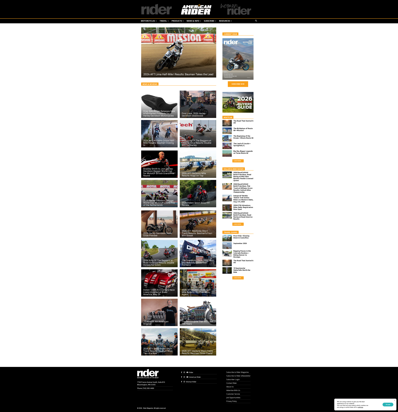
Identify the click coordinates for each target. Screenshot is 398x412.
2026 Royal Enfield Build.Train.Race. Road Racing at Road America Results (242, 216)
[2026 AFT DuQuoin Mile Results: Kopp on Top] (198, 164)
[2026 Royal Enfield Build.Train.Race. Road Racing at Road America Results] (227, 215)
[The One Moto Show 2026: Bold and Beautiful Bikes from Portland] (198, 253)
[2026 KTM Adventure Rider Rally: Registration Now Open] (227, 207)
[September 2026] (227, 245)
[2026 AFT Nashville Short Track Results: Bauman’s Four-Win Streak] (198, 224)
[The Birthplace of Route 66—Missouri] (227, 130)
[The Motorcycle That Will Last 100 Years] (198, 312)
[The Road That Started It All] (227, 123)
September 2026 (240, 243)
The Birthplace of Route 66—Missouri (243, 129)
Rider (191, 372)
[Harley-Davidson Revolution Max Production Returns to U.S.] (178, 52)
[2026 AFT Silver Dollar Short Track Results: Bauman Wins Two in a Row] (159, 342)
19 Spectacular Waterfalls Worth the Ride (241, 270)
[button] (256, 20)
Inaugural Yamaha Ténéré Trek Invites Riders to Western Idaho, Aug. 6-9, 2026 (243, 199)
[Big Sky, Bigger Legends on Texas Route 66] (227, 153)
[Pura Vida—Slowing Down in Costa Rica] (227, 238)
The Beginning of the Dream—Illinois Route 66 (243, 137)
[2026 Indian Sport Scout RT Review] (198, 193)
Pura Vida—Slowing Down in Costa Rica (241, 237)
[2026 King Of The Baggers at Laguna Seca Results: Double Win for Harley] (198, 133)
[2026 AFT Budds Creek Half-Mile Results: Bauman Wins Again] (198, 283)
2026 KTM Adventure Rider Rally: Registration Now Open (243, 207)
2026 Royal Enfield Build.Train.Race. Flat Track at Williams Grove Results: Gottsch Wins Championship (242, 188)
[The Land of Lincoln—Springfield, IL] (227, 146)
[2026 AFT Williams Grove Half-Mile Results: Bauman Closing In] (159, 133)
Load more (237, 161)
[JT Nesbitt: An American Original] (159, 312)
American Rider (195, 377)
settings (360, 407)
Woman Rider (191, 382)
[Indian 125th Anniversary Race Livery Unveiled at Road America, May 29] (159, 283)
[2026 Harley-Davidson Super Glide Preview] (159, 224)
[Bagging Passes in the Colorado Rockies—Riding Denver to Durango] (227, 253)
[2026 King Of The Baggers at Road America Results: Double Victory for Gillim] (159, 253)
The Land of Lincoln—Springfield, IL (242, 144)
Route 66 (228, 117)
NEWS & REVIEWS (149, 84)
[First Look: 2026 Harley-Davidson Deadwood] (198, 104)
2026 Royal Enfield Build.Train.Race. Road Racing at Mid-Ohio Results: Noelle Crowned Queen (243, 176)
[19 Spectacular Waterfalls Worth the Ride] (227, 270)
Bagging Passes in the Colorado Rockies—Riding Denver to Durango (242, 254)
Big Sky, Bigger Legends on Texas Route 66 (243, 152)
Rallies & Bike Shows (234, 169)
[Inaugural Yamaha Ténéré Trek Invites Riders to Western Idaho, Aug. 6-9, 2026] (227, 198)
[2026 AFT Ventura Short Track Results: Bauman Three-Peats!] (198, 342)
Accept (388, 404)
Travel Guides (230, 232)
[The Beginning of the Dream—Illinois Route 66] (227, 138)
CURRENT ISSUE (230, 34)
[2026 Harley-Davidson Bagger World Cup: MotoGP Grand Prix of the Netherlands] (159, 193)
